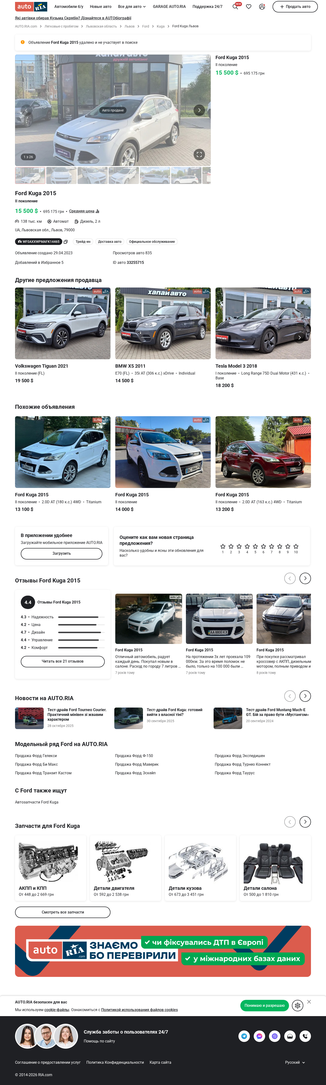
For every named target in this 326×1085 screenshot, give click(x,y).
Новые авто (100, 6)
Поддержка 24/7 (207, 6)
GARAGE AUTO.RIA (169, 6)
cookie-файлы (56, 1010)
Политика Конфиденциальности (115, 1062)
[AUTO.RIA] (31, 6)
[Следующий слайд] (199, 110)
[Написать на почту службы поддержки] (290, 1036)
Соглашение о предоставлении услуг (48, 1062)
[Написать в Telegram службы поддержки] (244, 1036)
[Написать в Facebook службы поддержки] (259, 1036)
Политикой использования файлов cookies (139, 1010)
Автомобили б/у (68, 6)
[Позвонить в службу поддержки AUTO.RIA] (305, 1036)
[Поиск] (235, 6)
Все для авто (130, 6)
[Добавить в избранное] (248, 6)
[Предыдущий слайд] (26, 110)
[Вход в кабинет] (262, 6)
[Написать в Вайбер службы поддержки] (274, 1036)
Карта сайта (160, 1062)
